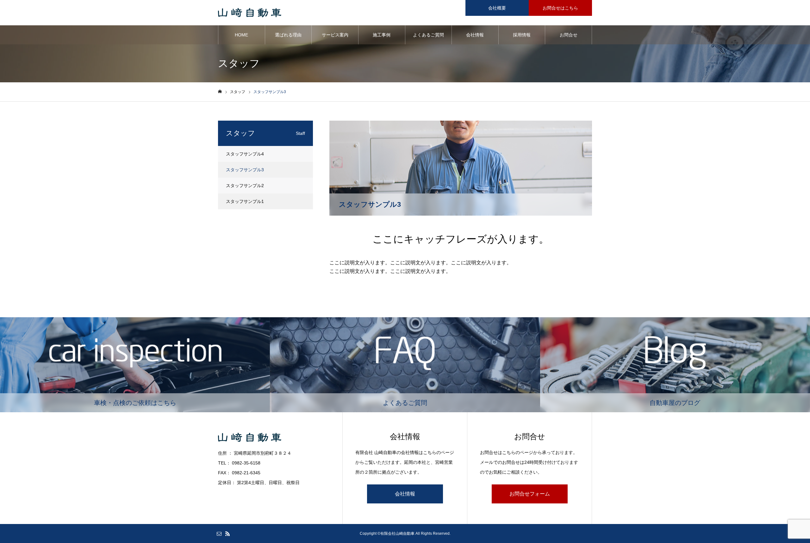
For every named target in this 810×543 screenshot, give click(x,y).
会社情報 (475, 34)
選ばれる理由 (288, 34)
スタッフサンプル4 (245, 153)
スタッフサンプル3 (245, 169)
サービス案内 (335, 34)
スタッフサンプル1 (245, 201)
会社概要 (497, 7)
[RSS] (227, 533)
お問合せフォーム (529, 493)
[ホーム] (220, 92)
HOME (241, 34)
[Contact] (219, 533)
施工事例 (381, 34)
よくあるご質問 (428, 34)
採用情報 (522, 34)
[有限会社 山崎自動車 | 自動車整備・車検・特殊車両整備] (249, 12)
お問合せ (568, 34)
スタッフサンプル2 (245, 185)
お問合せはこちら (560, 7)
